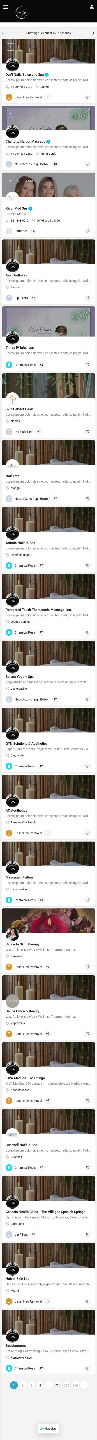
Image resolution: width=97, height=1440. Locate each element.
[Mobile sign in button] (92, 7)
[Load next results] (93, 33)
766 (75, 1385)
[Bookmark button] (87, 97)
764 (57, 1385)
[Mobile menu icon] (5, 6)
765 (66, 1385)
